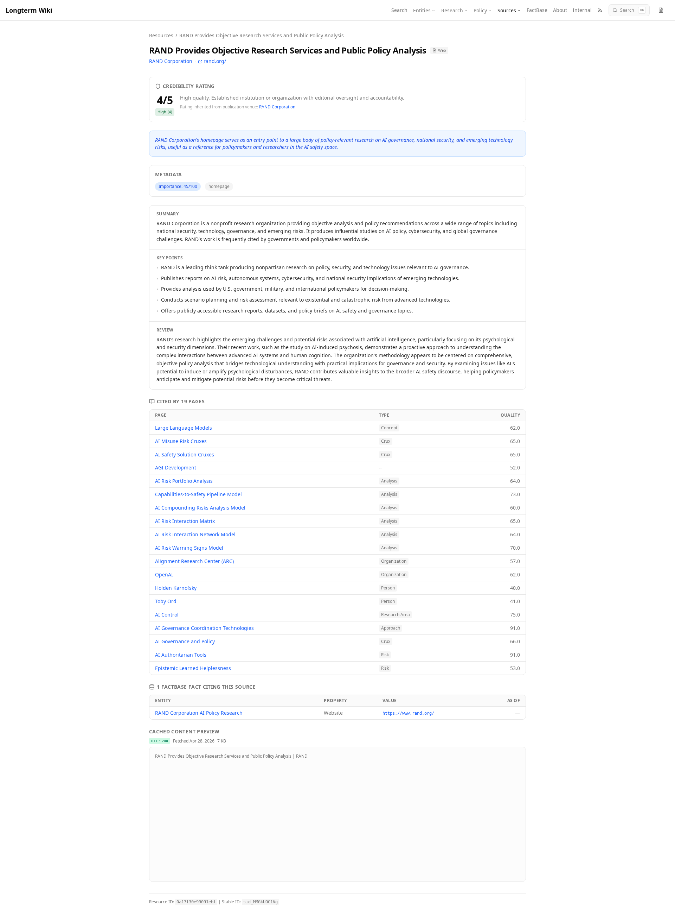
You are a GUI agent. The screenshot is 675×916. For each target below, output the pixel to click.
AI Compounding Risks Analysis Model (200, 507)
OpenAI (164, 574)
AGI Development (175, 467)
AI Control (167, 614)
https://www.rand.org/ (408, 713)
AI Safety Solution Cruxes (184, 454)
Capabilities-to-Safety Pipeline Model (198, 494)
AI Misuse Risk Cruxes (181, 441)
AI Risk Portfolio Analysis (184, 481)
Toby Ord (165, 601)
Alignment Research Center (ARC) (194, 561)
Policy (480, 10)
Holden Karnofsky (176, 588)
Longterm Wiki (29, 10)
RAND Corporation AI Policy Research (199, 712)
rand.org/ (215, 61)
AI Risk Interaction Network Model (195, 534)
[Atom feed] (600, 10)
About (560, 10)
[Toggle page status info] (661, 10)
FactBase (537, 10)
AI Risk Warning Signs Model (189, 547)
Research (452, 10)
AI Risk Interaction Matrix (185, 521)
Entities (422, 10)
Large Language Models (183, 427)
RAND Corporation (170, 61)
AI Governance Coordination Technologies (204, 628)
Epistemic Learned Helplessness (193, 668)
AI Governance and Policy (185, 641)
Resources (161, 35)
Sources (506, 10)
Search (399, 10)
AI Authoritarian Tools (180, 654)
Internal (582, 10)
